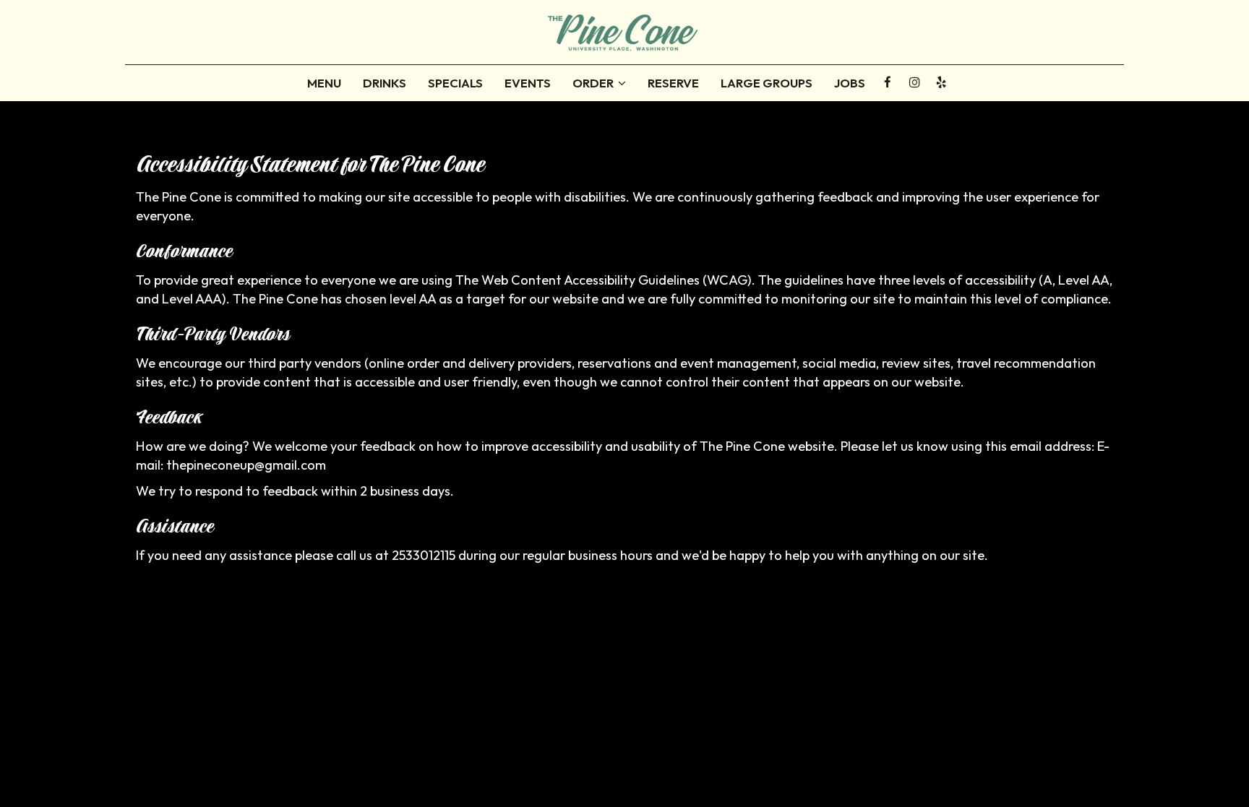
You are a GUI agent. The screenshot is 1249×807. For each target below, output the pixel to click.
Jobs (849, 83)
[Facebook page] (887, 82)
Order (594, 83)
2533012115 (423, 555)
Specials (455, 83)
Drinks (384, 83)
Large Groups (766, 83)
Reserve (673, 83)
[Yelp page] (941, 82)
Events (528, 83)
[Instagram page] (914, 82)
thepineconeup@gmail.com (246, 465)
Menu (324, 83)
